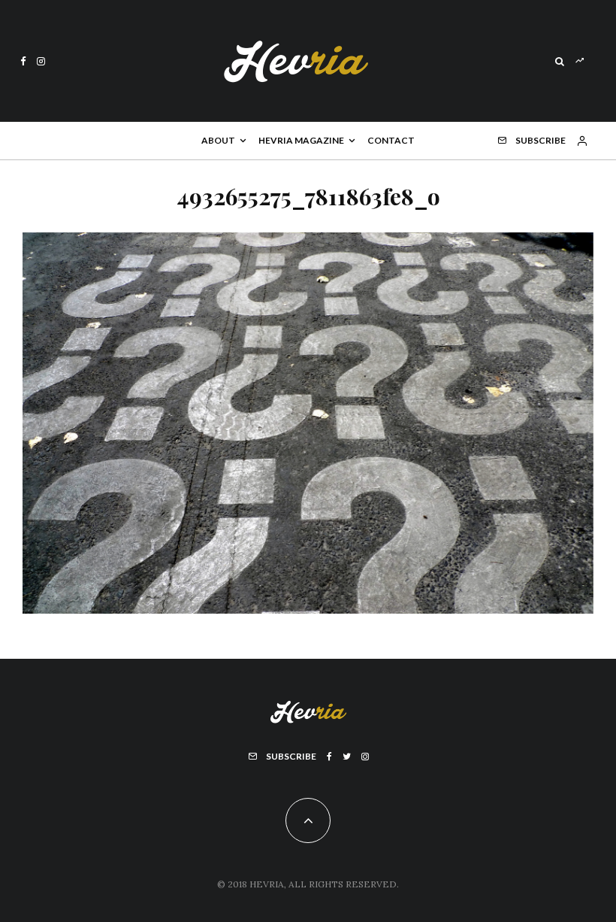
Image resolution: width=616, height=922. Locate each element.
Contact (391, 140)
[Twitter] (346, 756)
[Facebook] (23, 61)
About (218, 140)
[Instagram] (41, 61)
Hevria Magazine (301, 140)
